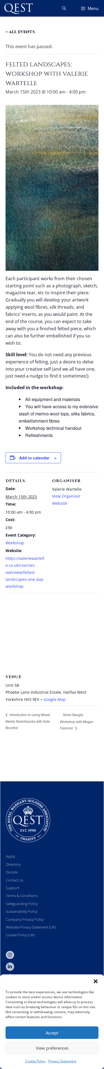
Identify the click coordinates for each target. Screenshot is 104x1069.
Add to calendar (34, 458)
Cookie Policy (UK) (20, 934)
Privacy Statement (62, 1061)
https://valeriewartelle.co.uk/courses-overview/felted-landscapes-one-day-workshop (25, 572)
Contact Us (14, 880)
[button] (95, 981)
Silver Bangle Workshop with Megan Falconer (76, 721)
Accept (52, 1033)
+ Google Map (53, 699)
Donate (12, 872)
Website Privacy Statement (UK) (31, 927)
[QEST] (18, 8)
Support (12, 887)
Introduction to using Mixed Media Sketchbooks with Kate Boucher (28, 721)
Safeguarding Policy (22, 903)
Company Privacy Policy (25, 919)
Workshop (15, 542)
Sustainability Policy (21, 911)
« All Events (20, 32)
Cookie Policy (35, 1061)
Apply (10, 856)
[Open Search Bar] (64, 8)
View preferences (52, 1048)
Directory (13, 864)
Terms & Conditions (22, 895)
